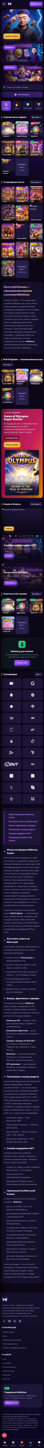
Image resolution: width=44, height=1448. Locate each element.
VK (9, 1321)
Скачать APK (22, 663)
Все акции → (36, 504)
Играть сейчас (12, 445)
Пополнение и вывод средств (22, 829)
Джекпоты (6, 1379)
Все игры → (36, 117)
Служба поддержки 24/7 (20, 833)
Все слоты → (36, 182)
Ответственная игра (9, 1344)
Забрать (9, 528)
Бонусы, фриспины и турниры (22, 825)
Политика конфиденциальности (14, 1348)
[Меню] (3, 3)
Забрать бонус (12, 36)
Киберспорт (6, 1375)
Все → (38, 674)
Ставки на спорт (8, 1371)
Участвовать (10, 67)
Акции (4, 1336)
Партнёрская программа (11, 1340)
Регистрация (36, 4)
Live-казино (6, 1363)
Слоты (4, 1359)
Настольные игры (9, 1367)
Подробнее (9, 47)
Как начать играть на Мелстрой (23, 821)
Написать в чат (11, 1403)
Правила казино (8, 1332)
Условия (9, 556)
